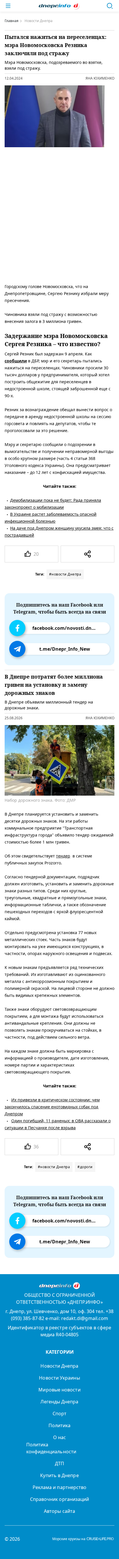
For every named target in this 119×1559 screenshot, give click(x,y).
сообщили (16, 361)
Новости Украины (59, 1378)
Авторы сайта (59, 1511)
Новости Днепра (59, 1366)
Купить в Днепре (59, 1475)
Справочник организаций (59, 1499)
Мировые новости (59, 1390)
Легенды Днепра (59, 1401)
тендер (63, 856)
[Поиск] (109, 5)
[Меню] (8, 5)
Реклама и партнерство (60, 1487)
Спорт (59, 1413)
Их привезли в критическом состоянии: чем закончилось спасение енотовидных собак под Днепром (52, 1106)
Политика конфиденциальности (51, 1448)
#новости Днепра (65, 574)
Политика (60, 1425)
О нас (59, 1437)
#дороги (85, 1166)
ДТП (59, 1463)
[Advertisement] (59, 214)
